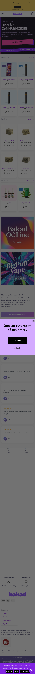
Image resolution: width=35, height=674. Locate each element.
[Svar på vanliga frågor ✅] (31, 670)
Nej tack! (17, 348)
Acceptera (9, 671)
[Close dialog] (33, 321)
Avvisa (16, 671)
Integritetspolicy (25, 671)
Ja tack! (17, 340)
